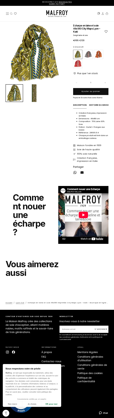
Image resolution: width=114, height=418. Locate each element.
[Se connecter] (102, 14)
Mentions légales (87, 352)
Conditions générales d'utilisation (90, 358)
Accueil (9, 303)
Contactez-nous (51, 361)
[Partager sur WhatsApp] (75, 172)
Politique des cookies (90, 373)
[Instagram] (7, 352)
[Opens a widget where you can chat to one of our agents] (103, 413)
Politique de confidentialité (86, 379)
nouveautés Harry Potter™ (60, 3)
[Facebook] (13, 352)
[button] (7, 13)
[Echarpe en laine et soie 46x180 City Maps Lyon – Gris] (88, 54)
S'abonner (101, 329)
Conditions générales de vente (92, 366)
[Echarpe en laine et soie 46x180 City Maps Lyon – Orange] (98, 54)
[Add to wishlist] (106, 31)
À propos (46, 352)
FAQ (43, 356)
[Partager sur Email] (82, 172)
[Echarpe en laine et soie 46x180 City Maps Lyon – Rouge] (77, 63)
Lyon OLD (20, 303)
